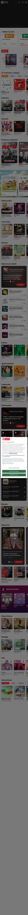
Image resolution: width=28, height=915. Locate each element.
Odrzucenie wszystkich (14, 471)
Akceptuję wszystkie (14, 474)
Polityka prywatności (13, 453)
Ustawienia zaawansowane (14, 467)
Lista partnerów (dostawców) (7, 463)
